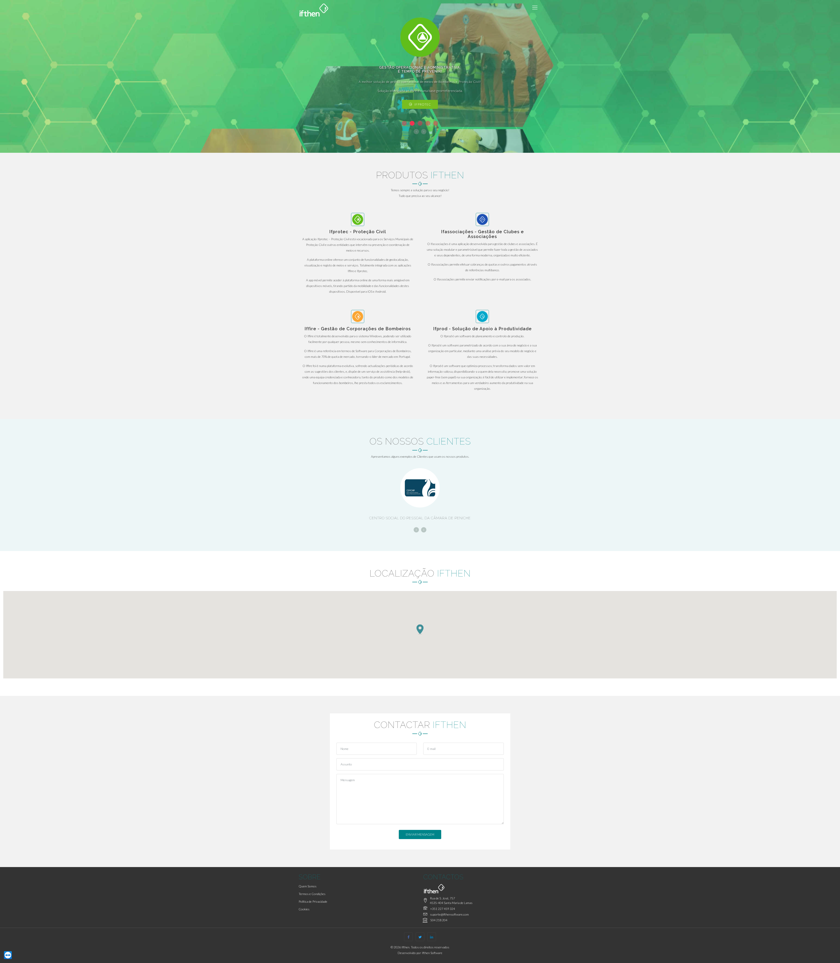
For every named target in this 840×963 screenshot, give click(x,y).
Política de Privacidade (313, 901)
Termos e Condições (312, 894)
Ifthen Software (432, 953)
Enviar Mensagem (420, 834)
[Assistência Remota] (8, 955)
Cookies (304, 909)
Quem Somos (308, 886)
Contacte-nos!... (422, 104)
